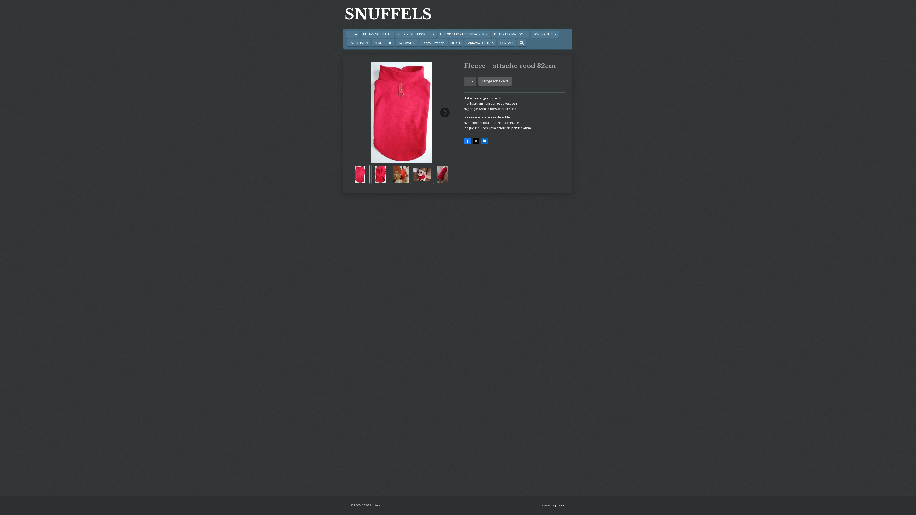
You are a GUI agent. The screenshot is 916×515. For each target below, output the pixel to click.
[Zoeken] (521, 42)
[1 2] (470, 81)
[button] (360, 174)
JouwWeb (560, 505)
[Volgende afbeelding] (445, 112)
